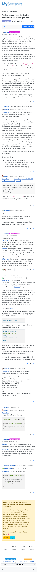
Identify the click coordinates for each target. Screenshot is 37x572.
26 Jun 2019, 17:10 (20, 368)
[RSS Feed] (31, 21)
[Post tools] (33, 101)
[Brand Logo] (12, 4)
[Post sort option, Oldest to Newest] (4, 27)
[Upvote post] (27, 101)
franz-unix (7, 210)
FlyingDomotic (8, 468)
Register (6, 537)
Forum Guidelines (22, 561)
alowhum (6, 32)
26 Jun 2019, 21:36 (12, 441)
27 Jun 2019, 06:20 (23, 468)
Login (12, 537)
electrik (6, 176)
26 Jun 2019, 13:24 (19, 176)
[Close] (33, 502)
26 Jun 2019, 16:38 (20, 278)
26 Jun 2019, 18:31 (19, 410)
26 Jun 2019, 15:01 (12, 235)
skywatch (6, 109)
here (11, 308)
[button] (2, 569)
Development (7, 21)
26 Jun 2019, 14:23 (20, 210)
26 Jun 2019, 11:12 (19, 109)
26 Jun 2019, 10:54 (12, 34)
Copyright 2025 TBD (9, 561)
